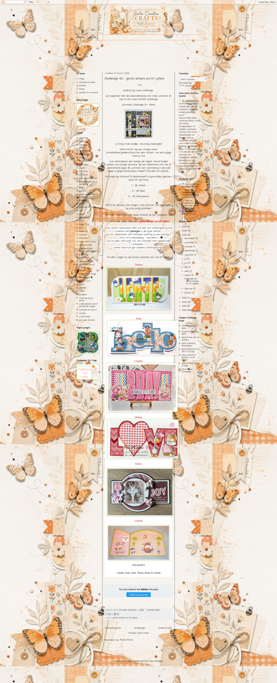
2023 (184, 297)
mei (187, 267)
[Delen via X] (112, 613)
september (190, 250)
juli (186, 258)
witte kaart (84, 316)
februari (189, 288)
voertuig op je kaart (86, 299)
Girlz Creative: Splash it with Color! (188, 357)
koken (81, 220)
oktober (189, 246)
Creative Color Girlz (188, 327)
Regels (92, 37)
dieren (82, 168)
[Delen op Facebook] (115, 613)
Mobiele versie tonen (138, 633)
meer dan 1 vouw (87, 241)
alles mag (83, 137)
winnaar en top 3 (88, 309)
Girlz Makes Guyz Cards (190, 364)
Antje (81, 78)
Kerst (81, 214)
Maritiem (83, 238)
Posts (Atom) (126, 639)
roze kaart (84, 257)
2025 (184, 230)
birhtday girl (85, 154)
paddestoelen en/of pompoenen (88, 249)
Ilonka (82, 89)
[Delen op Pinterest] (117, 613)
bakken (82, 141)
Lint (81, 227)
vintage (82, 287)
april (187, 271)
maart (188, 275)
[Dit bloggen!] (109, 613)
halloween (84, 200)
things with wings (87, 273)
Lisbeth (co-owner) (88, 92)
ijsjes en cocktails (87, 207)
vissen (82, 291)
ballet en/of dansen (85, 146)
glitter (82, 191)
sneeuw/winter (86, 261)
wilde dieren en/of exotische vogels (88, 305)
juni (186, 262)
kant (81, 210)
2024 (185, 234)
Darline (82, 85)
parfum (83, 254)
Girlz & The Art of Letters (190, 338)
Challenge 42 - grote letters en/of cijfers (134, 78)
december (190, 238)
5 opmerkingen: (153, 610)
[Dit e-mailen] (106, 613)
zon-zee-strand (87, 320)
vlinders (83, 294)
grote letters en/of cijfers (125, 618)
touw (81, 284)
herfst (82, 203)
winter (82, 313)
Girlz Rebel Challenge (186, 370)
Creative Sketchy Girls (189, 333)
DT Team (83, 174)
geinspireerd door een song (88, 183)
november (190, 242)
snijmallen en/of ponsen (86, 266)
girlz (81, 187)
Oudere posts (165, 627)
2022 (184, 302)
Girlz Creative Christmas (188, 344)
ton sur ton (84, 280)
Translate (189, 85)
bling (81, 157)
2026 (184, 226)
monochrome (85, 245)
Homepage (79, 37)
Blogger (159, 661)
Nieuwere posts (113, 627)
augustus (189, 254)
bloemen (83, 161)
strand (82, 270)
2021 (184, 306)
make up (83, 231)
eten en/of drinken (88, 178)
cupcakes (84, 164)
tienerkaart (84, 277)
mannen (83, 234)
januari (188, 292)
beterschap (85, 150)
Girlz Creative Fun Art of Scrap (190, 350)
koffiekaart (84, 217)
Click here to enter (138, 594)
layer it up (84, 224)
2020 (184, 310)
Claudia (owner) (87, 82)
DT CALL (83, 171)
